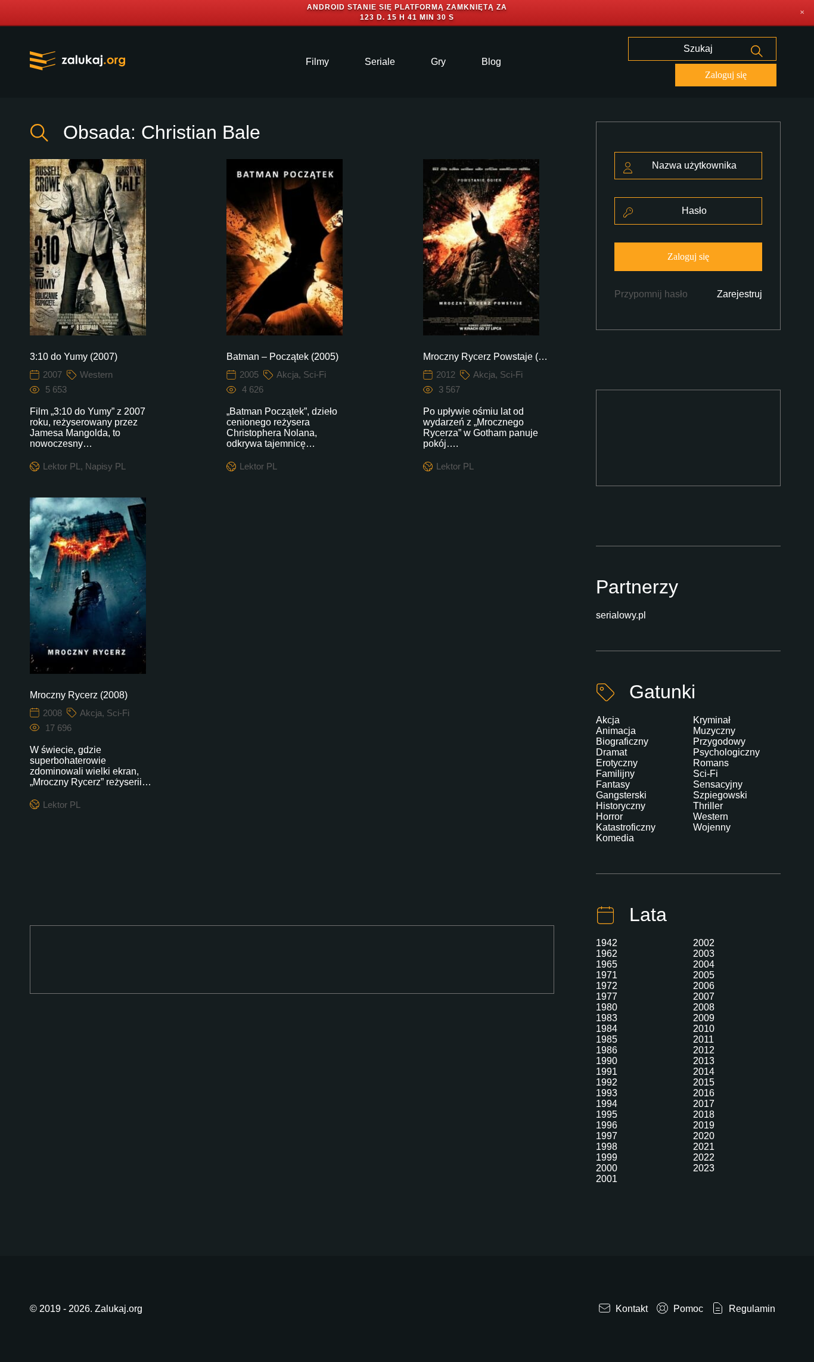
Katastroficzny (625, 827)
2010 (703, 1029)
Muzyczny (714, 731)
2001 (606, 1179)
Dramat (611, 752)
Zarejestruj (739, 294)
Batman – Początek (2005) (282, 357)
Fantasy (613, 784)
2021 (703, 1147)
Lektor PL (61, 466)
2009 (703, 1018)
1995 (606, 1114)
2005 (249, 374)
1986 (606, 1050)
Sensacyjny (717, 784)
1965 (606, 964)
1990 (606, 1061)
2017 (703, 1104)
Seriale (380, 62)
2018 (703, 1114)
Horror (609, 816)
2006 (703, 986)
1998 (606, 1147)
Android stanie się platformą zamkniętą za (407, 7)
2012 (445, 374)
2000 (606, 1168)
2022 (703, 1157)
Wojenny (712, 827)
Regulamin (750, 1309)
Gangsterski (621, 795)
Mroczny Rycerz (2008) (79, 695)
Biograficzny (622, 741)
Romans (711, 763)
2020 (703, 1136)
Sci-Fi (314, 374)
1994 (606, 1104)
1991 (606, 1071)
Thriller (708, 806)
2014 (703, 1071)
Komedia (615, 838)
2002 (703, 943)
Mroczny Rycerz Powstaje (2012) (486, 357)
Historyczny (620, 806)
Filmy (317, 62)
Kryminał (712, 720)
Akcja (287, 374)
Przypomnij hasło (651, 294)
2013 (703, 1061)
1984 (606, 1029)
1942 (606, 943)
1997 (606, 1136)
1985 (606, 1039)
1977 (606, 996)
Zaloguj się (726, 75)
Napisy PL (105, 466)
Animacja (616, 731)
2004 (703, 964)
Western (96, 374)
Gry (438, 62)
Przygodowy (719, 741)
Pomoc (687, 1309)
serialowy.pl (621, 615)
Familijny (615, 774)
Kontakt (630, 1309)
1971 (606, 975)
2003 (703, 954)
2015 (703, 1082)
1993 (606, 1093)
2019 (703, 1125)
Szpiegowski (720, 795)
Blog (491, 62)
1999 (606, 1157)
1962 (606, 954)
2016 (703, 1093)
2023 (703, 1168)
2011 (703, 1039)
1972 (606, 986)
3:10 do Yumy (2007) (73, 357)
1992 (606, 1082)
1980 (606, 1007)
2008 (52, 713)
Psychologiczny (726, 752)
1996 (606, 1125)
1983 (606, 1018)
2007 (52, 374)
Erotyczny (617, 763)
